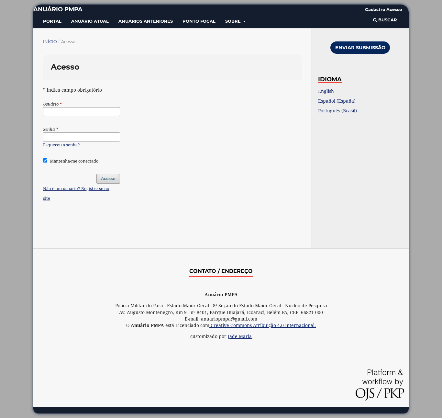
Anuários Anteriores (145, 21)
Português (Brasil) (337, 110)
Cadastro (375, 9)
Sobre (233, 21)
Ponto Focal (198, 21)
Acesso (394, 9)
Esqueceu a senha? (61, 145)
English (326, 91)
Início (50, 41)
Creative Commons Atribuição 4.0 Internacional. (262, 325)
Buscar (387, 19)
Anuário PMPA (58, 9)
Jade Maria (240, 336)
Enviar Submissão (360, 48)
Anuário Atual (90, 21)
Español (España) (337, 101)
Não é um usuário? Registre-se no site (76, 193)
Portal (52, 21)
